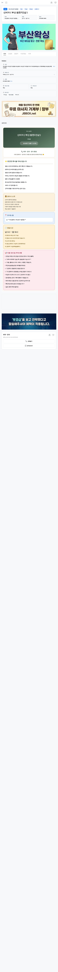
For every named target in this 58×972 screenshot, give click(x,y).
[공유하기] (51, 2)
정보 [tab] (4, 53)
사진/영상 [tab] (23, 53)
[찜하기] (55, 2)
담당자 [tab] (16, 53)
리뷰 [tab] (29, 53)
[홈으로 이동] (6, 2)
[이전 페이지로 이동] (2, 2)
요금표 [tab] (10, 53)
